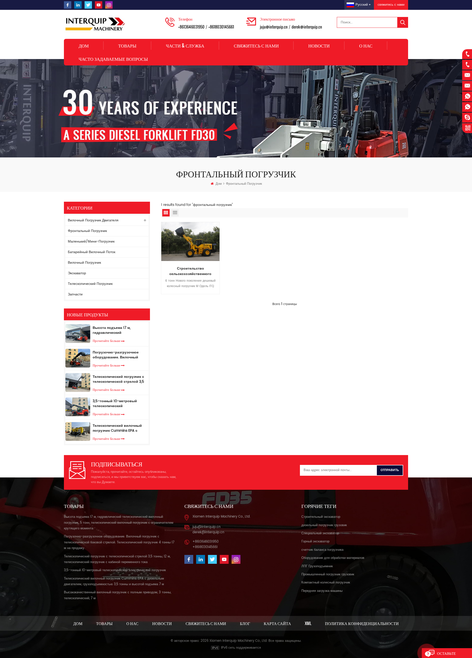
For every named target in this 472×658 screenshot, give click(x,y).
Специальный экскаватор (320, 533)
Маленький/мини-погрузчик (91, 241)
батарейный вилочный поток (91, 252)
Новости (319, 45)
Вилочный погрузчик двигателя (93, 220)
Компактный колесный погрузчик (325, 582)
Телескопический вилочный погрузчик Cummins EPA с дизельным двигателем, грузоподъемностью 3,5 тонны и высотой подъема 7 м (119, 428)
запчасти (75, 294)
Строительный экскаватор (320, 517)
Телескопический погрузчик (90, 284)
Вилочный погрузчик (84, 262)
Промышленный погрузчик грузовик (327, 574)
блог (245, 623)
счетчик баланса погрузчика (322, 549)
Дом (84, 45)
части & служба (185, 45)
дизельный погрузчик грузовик (324, 525)
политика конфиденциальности (362, 623)
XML (308, 623)
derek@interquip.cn (307, 27)
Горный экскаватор (315, 541)
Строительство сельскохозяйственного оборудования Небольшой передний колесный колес (190, 271)
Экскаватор (77, 273)
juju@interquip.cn (274, 27)
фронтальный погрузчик (87, 231)
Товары (127, 45)
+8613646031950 (191, 27)
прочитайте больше (106, 340)
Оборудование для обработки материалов (332, 558)
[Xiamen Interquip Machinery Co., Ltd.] (96, 24)
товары (104, 623)
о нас (365, 45)
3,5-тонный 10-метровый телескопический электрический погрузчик (115, 404)
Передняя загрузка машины (321, 591)
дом (77, 623)
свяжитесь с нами (391, 4)
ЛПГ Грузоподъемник (317, 566)
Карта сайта (277, 623)
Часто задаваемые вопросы (113, 59)
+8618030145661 (221, 27)
